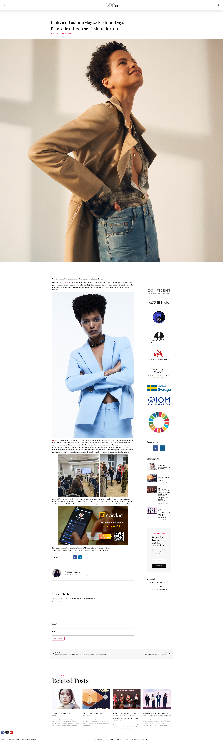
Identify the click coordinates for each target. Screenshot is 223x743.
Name (54, 624)
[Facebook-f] (155, 448)
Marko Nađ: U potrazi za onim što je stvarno (164, 466)
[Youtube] (11, 732)
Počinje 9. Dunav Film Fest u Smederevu (163, 478)
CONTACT (163, 583)
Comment (56, 602)
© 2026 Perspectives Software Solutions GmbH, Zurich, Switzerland (18, 739)
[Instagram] (162, 448)
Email (54, 631)
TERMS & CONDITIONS (159, 590)
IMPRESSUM (154, 583)
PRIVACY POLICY (159, 586)
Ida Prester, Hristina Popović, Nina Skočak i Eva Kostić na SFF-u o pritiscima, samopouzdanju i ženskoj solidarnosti (164, 495)
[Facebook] (3, 732)
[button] (4, 5)
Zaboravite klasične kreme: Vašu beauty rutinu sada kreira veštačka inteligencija (164, 513)
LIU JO (67, 282)
